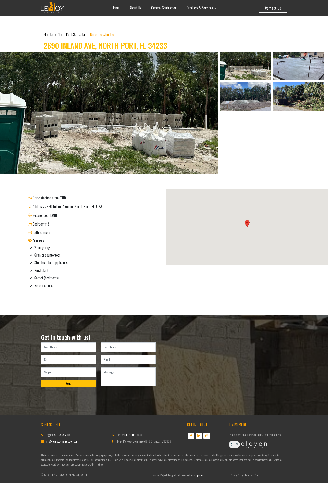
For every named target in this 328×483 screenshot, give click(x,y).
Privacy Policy (237, 475)
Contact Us (273, 8)
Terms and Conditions (255, 475)
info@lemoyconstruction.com (62, 441)
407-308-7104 (62, 435)
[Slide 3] (245, 97)
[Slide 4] (298, 97)
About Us (135, 8)
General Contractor (163, 8)
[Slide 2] (298, 67)
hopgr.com (198, 475)
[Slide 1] (245, 67)
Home (115, 8)
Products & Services (199, 8)
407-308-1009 (133, 435)
